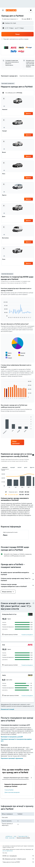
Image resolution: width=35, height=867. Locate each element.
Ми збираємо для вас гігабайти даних (14, 859)
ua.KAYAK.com (9, 836)
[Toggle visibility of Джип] (8, 355)
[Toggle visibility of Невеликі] (21, 353)
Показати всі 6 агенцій (7, 709)
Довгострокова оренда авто (12, 792)
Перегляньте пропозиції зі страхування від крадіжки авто (16, 740)
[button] (3, 10)
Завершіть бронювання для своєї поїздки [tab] (16, 777)
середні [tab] (12, 467)
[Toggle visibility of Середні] (9, 358)
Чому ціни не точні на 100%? (11, 862)
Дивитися (28, 113)
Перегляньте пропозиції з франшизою (12, 758)
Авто (15, 836)
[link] (17, 442)
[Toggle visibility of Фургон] (8, 353)
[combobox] (10, 19)
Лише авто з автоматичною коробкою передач (15, 39)
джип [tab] (25, 467)
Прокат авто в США (22, 836)
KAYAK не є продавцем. (10, 856)
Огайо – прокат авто (10, 838)
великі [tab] (19, 467)
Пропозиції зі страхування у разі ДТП (12, 737)
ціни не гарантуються (8, 850)
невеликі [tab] (4, 467)
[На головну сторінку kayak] (11, 10)
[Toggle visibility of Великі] (21, 355)
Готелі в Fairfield (9, 790)
